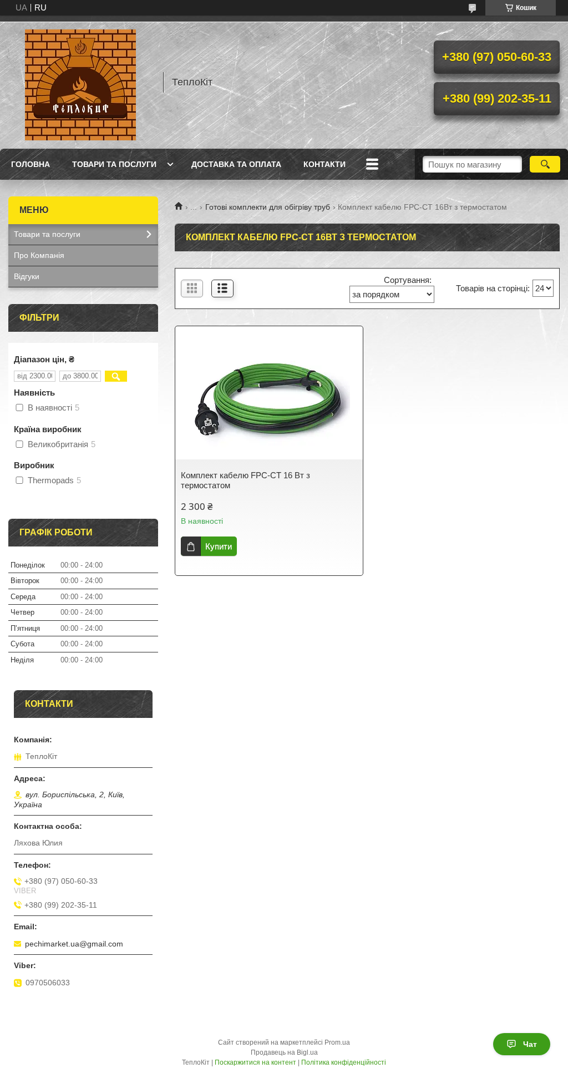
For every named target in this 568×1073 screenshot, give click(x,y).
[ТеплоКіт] (80, 82)
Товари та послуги (114, 164)
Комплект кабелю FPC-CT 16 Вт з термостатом (245, 480)
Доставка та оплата (236, 164)
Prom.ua (337, 1042)
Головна (30, 164)
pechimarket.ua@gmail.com (74, 943)
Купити (218, 546)
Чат (530, 1044)
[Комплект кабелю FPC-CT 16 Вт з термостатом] (269, 398)
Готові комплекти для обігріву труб (267, 207)
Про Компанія (39, 255)
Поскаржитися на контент (255, 1062)
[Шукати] (545, 164)
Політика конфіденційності (343, 1062)
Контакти (324, 164)
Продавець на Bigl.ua (284, 1052)
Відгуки (26, 276)
